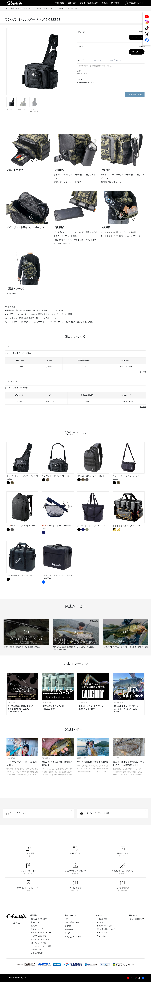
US (14, 923)
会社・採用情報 (136, 919)
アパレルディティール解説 (41, 946)
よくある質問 (102, 919)
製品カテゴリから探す (39, 919)
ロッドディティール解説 (40, 939)
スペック (134, 37)
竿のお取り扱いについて (106, 929)
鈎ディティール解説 (38, 943)
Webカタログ (36, 950)
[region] (75, 363)
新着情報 (68, 926)
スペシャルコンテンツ (73, 937)
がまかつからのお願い (105, 926)
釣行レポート (70, 929)
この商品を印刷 (133, 94)
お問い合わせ (102, 922)
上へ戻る (143, 372)
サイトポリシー (103, 936)
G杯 (67, 919)
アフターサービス (37, 929)
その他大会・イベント (74, 922)
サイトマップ (102, 932)
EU (19, 923)
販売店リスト (36, 926)
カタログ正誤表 (37, 953)
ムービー (68, 933)
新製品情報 (35, 922)
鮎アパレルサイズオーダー (41, 932)
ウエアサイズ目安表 (38, 936)
